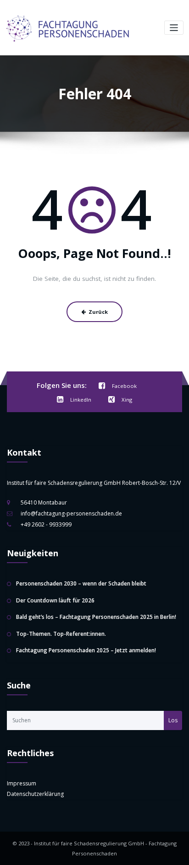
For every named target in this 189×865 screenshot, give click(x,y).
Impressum (21, 783)
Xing (127, 399)
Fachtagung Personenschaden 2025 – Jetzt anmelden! (86, 650)
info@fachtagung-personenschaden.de (71, 513)
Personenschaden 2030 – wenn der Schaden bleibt (81, 583)
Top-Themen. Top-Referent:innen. (61, 634)
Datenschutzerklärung (35, 794)
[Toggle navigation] (174, 28)
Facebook (124, 385)
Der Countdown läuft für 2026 (55, 600)
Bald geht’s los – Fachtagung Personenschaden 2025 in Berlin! (96, 617)
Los (173, 720)
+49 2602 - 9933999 (46, 524)
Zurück (98, 311)
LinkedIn (80, 399)
